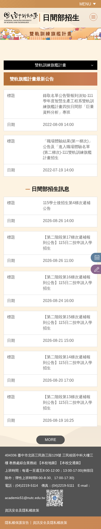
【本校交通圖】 (70, 463)
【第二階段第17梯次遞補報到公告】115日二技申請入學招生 (67, 243)
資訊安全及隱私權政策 (22, 510)
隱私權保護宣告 (17, 523)
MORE (50, 440)
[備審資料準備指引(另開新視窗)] (97, 269)
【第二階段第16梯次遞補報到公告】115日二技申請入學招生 (67, 282)
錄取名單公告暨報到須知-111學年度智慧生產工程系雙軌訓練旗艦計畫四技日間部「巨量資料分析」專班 (68, 104)
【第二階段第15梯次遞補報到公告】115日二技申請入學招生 (67, 322)
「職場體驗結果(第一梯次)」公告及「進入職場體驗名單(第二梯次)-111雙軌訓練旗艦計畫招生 (67, 149)
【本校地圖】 (48, 463)
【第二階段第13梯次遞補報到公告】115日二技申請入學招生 (67, 402)
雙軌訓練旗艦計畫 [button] (50, 65)
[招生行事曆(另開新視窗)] (97, 257)
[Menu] (93, 17)
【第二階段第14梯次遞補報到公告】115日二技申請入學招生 (67, 362)
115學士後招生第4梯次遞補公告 (66, 206)
